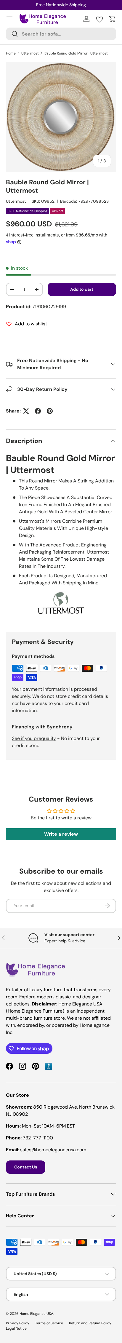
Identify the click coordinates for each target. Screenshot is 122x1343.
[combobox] (61, 34)
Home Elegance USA (36, 1313)
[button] (112, 18)
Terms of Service (49, 1323)
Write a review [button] (61, 834)
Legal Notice (16, 1328)
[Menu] (9, 18)
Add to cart (81, 289)
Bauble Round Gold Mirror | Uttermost (76, 53)
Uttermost (30, 53)
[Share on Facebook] (38, 411)
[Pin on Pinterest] (50, 411)
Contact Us (25, 1167)
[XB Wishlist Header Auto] (99, 18)
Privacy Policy (17, 1323)
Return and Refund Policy (90, 1323)
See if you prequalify (34, 738)
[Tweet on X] (26, 411)
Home (11, 53)
